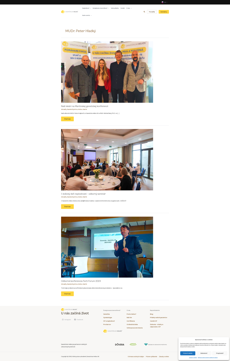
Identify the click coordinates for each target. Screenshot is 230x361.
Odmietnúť (203, 353)
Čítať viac (68, 119)
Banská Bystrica (72, 109)
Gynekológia (107, 317)
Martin (85, 109)
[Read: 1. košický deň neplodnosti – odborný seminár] (107, 159)
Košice (80, 109)
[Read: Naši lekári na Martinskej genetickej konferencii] (107, 72)
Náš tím (129, 317)
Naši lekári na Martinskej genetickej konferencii (84, 106)
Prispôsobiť (219, 353)
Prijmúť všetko (187, 353)
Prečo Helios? (131, 314)
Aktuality (64, 109)
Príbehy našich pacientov (158, 317)
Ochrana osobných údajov (136, 356)
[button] (90, 8)
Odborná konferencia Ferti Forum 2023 (81, 281)
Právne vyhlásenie (151, 356)
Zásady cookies (193, 357)
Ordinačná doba (132, 324)
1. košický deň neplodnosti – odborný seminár (83, 194)
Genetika (106, 314)
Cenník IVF (153, 321)
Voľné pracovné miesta (135, 328)
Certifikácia (131, 321)
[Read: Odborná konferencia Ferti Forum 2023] (107, 247)
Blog (151, 314)
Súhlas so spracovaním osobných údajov (208, 357)
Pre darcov (107, 324)
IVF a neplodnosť (109, 321)
